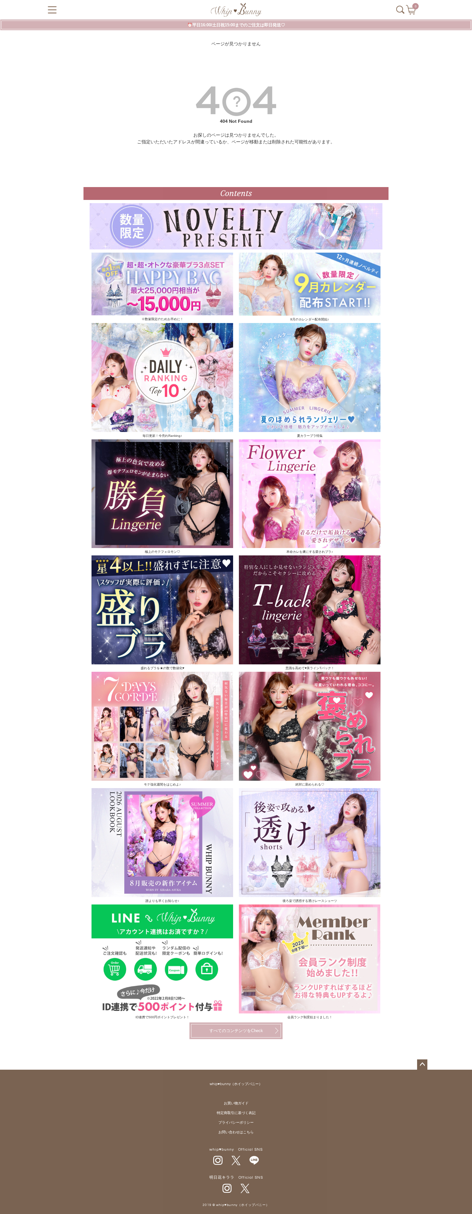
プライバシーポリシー (236, 1122)
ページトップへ (422, 1064)
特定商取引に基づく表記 (236, 1113)
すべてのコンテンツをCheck (236, 1030)
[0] (411, 11)
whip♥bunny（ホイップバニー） (236, 1084)
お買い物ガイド (236, 1103)
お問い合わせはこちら (236, 1132)
